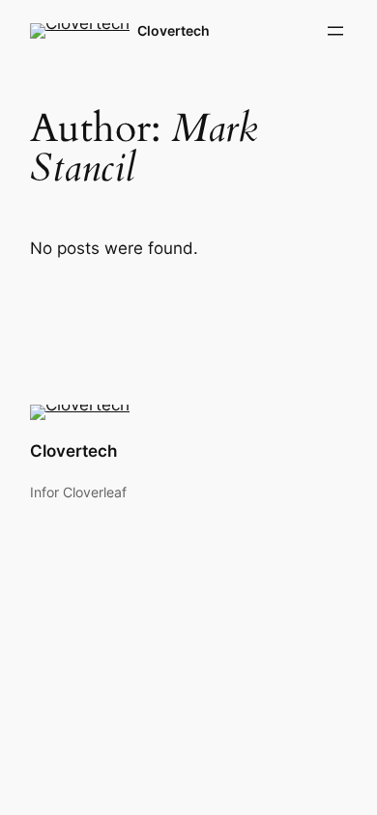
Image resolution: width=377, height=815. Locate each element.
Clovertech (173, 30)
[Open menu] (335, 30)
